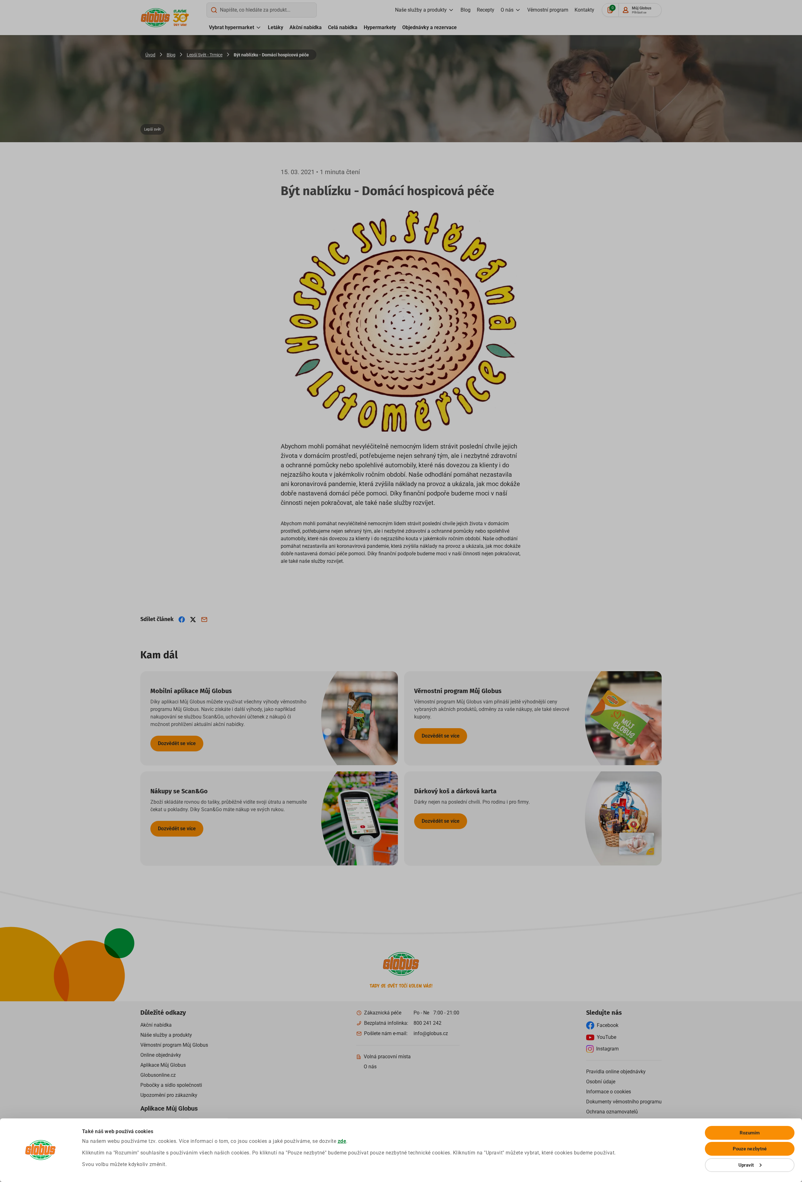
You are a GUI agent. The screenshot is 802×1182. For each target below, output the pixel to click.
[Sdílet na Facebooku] (182, 619)
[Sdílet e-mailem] (204, 619)
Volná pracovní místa (387, 1057)
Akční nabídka (305, 27)
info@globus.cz (431, 1033)
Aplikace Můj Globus (163, 1065)
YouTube (606, 1037)
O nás (507, 10)
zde (342, 1141)
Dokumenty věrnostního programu (624, 1102)
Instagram (607, 1049)
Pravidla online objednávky (616, 1072)
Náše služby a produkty (166, 1035)
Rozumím (750, 1133)
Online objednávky (160, 1055)
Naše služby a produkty (421, 10)
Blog (466, 10)
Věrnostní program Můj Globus (174, 1045)
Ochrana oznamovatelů (612, 1112)
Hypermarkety (380, 27)
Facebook (607, 1025)
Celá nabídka (342, 27)
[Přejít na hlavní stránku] (155, 17)
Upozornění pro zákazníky (168, 1095)
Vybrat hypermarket (231, 27)
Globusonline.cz (158, 1075)
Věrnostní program (547, 10)
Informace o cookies (608, 1092)
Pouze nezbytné (750, 1149)
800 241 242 (427, 1023)
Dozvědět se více (177, 743)
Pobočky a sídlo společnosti (171, 1085)
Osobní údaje (600, 1082)
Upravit (746, 1165)
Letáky (275, 27)
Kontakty (584, 10)
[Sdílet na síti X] (193, 619)
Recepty (485, 10)
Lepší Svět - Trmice (204, 54)
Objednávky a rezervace (429, 27)
